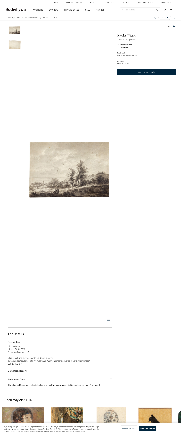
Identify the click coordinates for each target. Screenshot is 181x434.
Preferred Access (74, 2)
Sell (87, 10)
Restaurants (109, 2)
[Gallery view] (108, 319)
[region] (90, 428)
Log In (55, 2)
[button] (69, 170)
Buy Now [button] (53, 10)
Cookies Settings (129, 428)
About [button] (92, 2)
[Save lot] (169, 26)
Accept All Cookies (147, 428)
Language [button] (165, 2)
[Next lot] (174, 18)
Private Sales (71, 10)
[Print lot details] (174, 26)
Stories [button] (126, 2)
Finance (100, 10)
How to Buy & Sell (145, 2)
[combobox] (140, 9)
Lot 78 (55, 18)
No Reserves (125, 47)
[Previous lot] (155, 18)
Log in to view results (147, 72)
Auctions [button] (38, 10)
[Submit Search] (157, 10)
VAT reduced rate (126, 44)
